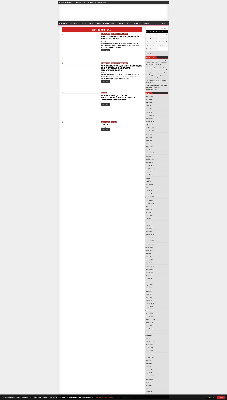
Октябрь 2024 (150, 165)
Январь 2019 (149, 379)
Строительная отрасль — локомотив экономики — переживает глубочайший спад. (156, 87)
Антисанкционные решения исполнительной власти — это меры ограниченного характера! (118, 97)
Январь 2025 (149, 156)
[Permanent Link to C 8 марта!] (80, 135)
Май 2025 (148, 143)
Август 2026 (149, 96)
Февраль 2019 (150, 376)
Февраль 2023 (150, 228)
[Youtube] (162, 23)
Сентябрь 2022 (150, 244)
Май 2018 (148, 388)
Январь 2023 (149, 231)
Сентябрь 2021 (150, 281)
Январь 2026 (149, 118)
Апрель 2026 (149, 109)
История (113, 23)
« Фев (147, 53)
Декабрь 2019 (149, 347)
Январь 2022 (149, 269)
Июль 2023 (149, 212)
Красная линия (102, 2)
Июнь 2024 (149, 178)
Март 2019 (149, 373)
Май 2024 (148, 181)
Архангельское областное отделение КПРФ (85, 2)
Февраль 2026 (150, 115)
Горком (91, 23)
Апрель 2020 (149, 335)
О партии (84, 23)
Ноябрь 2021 (149, 275)
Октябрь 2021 (149, 278)
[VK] (165, 23)
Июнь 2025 (149, 140)
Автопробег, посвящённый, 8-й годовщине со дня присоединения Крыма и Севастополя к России (121, 68)
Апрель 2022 (149, 259)
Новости (113, 34)
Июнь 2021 (149, 291)
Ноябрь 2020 (149, 313)
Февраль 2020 (150, 341)
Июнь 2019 (149, 363)
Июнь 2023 (149, 215)
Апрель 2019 (149, 369)
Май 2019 (148, 366)
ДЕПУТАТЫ (98, 23)
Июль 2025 (149, 137)
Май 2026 (148, 106)
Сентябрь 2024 (150, 168)
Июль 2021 (149, 288)
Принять (221, 397)
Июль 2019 (149, 360)
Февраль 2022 (150, 266)
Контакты (146, 23)
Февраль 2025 (150, 153)
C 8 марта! (105, 124)
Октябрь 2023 (150, 203)
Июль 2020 (149, 325)
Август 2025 (149, 134)
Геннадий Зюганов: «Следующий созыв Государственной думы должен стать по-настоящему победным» (156, 75)
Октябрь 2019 (149, 354)
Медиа (128, 23)
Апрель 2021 (149, 297)
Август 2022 (149, 247)
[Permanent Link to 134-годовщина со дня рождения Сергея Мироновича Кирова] (80, 47)
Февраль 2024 (150, 190)
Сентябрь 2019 (150, 357)
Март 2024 (149, 187)
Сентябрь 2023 (150, 206)
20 (166, 42)
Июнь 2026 (149, 102)
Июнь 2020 (149, 329)
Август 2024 (149, 171)
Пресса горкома (137, 23)
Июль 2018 (149, 385)
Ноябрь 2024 (149, 162)
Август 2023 (149, 209)
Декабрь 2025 (150, 121)
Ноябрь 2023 (149, 200)
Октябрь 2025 (150, 128)
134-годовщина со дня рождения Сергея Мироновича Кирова (120, 37)
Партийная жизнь (74, 23)
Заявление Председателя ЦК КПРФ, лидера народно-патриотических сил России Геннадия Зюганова (156, 62)
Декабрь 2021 (149, 272)
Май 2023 (148, 219)
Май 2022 (148, 256)
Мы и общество (63, 23)
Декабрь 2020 (150, 310)
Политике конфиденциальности (105, 397)
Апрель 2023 (149, 222)
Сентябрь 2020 (150, 319)
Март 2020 (149, 338)
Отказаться (211, 397)
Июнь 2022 (149, 253)
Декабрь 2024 (150, 159)
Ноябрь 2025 (149, 124)
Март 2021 (149, 300)
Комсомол (106, 23)
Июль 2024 (149, 175)
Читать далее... (105, 50)
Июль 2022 (149, 250)
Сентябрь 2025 (150, 131)
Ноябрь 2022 (149, 237)
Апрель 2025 (149, 146)
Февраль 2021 (150, 303)
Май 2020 (149, 332)
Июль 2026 (149, 99)
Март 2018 (149, 391)
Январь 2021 (149, 307)
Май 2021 (148, 294)
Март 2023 (149, 225)
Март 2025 (149, 149)
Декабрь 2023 (150, 197)
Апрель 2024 (149, 184)
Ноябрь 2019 (149, 351)
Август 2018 (149, 382)
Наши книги (121, 23)
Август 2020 (149, 322)
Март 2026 (149, 112)
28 (147, 49)
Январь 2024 (149, 193)
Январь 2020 (149, 344)
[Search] (167, 23)
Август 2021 (149, 285)
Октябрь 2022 (150, 241)
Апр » (151, 53)
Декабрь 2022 (150, 234)
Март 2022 (149, 263)
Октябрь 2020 (150, 316)
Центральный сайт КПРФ (65, 2)
